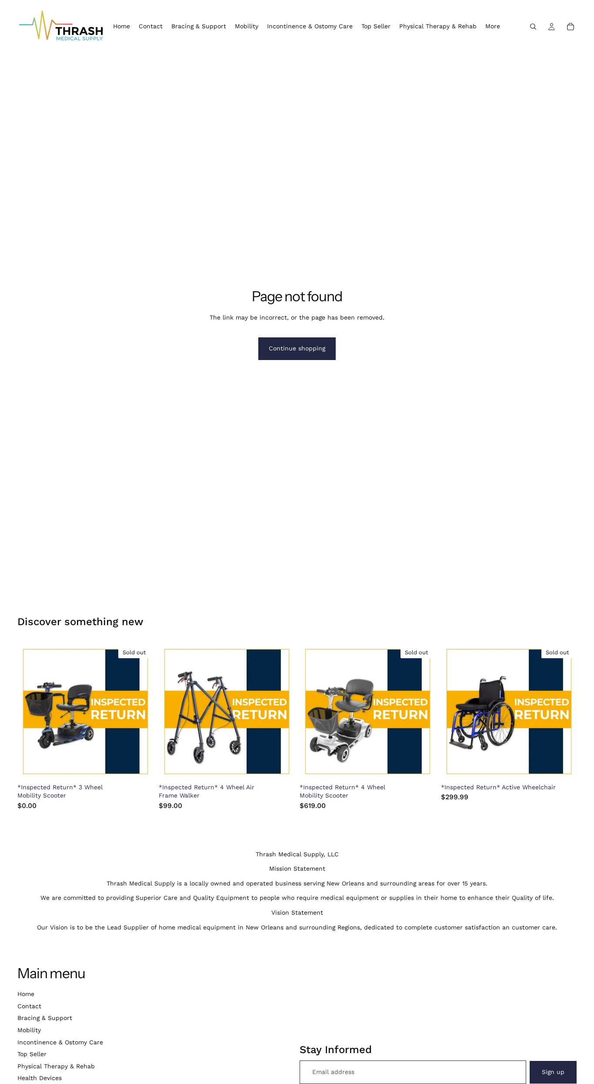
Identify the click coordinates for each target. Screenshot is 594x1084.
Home (25, 993)
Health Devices (39, 1077)
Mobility (29, 1030)
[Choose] (281, 766)
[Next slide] (140, 711)
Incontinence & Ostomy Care (60, 1042)
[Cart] (570, 26)
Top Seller (32, 1053)
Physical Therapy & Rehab (56, 1066)
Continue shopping (297, 348)
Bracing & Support (44, 1017)
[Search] (533, 26)
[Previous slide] (30, 711)
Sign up (553, 1071)
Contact (29, 1006)
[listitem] (492, 26)
